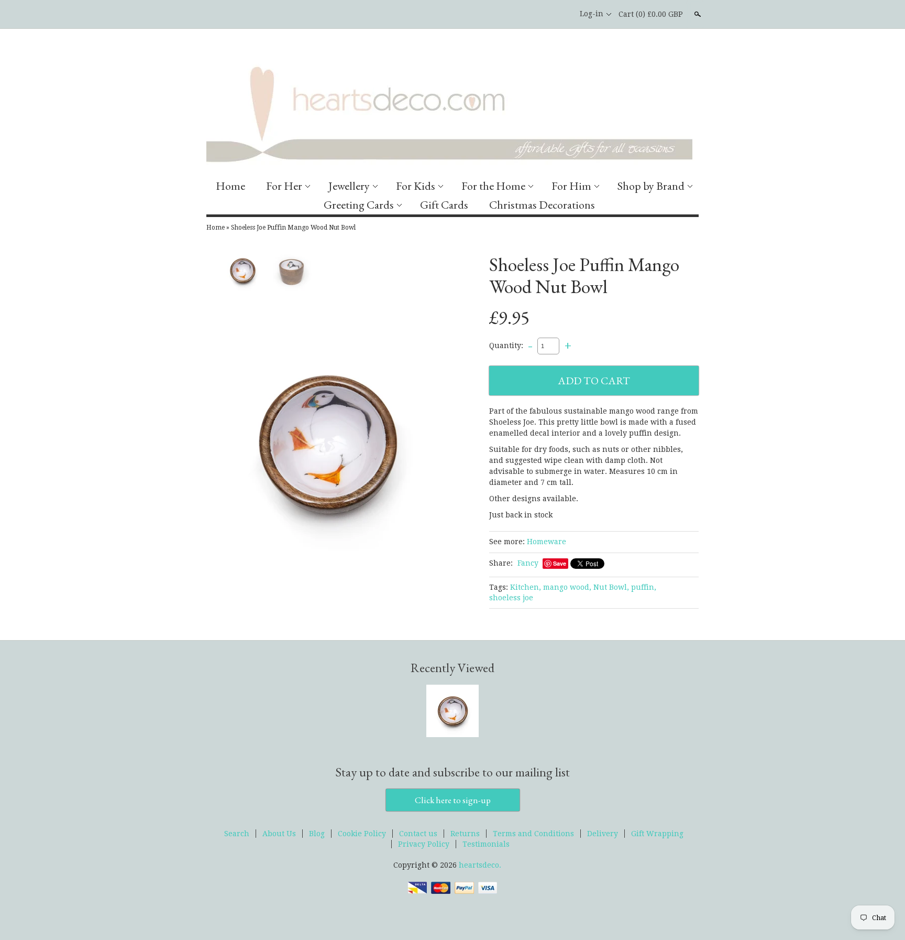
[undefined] (326, 442)
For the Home (493, 185)
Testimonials (486, 844)
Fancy (527, 563)
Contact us (418, 833)
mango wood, (567, 587)
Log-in (591, 13)
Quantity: (506, 345)
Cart (651, 14)
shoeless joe (511, 597)
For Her (284, 185)
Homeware (546, 541)
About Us (279, 833)
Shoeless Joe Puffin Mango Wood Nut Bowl (293, 227)
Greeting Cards (359, 204)
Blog (317, 833)
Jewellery (349, 185)
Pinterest (558, 14)
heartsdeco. (480, 865)
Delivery (602, 833)
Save (559, 563)
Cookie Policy (362, 833)
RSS (523, 14)
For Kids (415, 185)
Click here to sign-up (453, 800)
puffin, (643, 587)
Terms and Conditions (533, 833)
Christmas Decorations (542, 204)
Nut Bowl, (611, 587)
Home (230, 185)
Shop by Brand (651, 185)
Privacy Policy (423, 844)
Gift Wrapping (657, 833)
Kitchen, (525, 587)
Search (696, 14)
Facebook (541, 14)
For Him (571, 185)
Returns (465, 833)
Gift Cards (444, 204)
